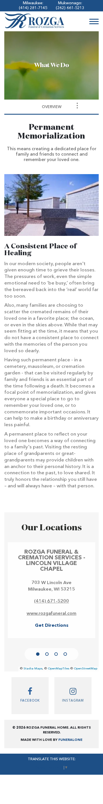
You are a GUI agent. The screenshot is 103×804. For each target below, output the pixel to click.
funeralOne (70, 740)
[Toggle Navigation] (77, 105)
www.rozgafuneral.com (51, 613)
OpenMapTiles (58, 668)
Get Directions (51, 625)
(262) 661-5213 (70, 8)
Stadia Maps (32, 668)
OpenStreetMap (85, 668)
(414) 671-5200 (51, 601)
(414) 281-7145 (33, 8)
